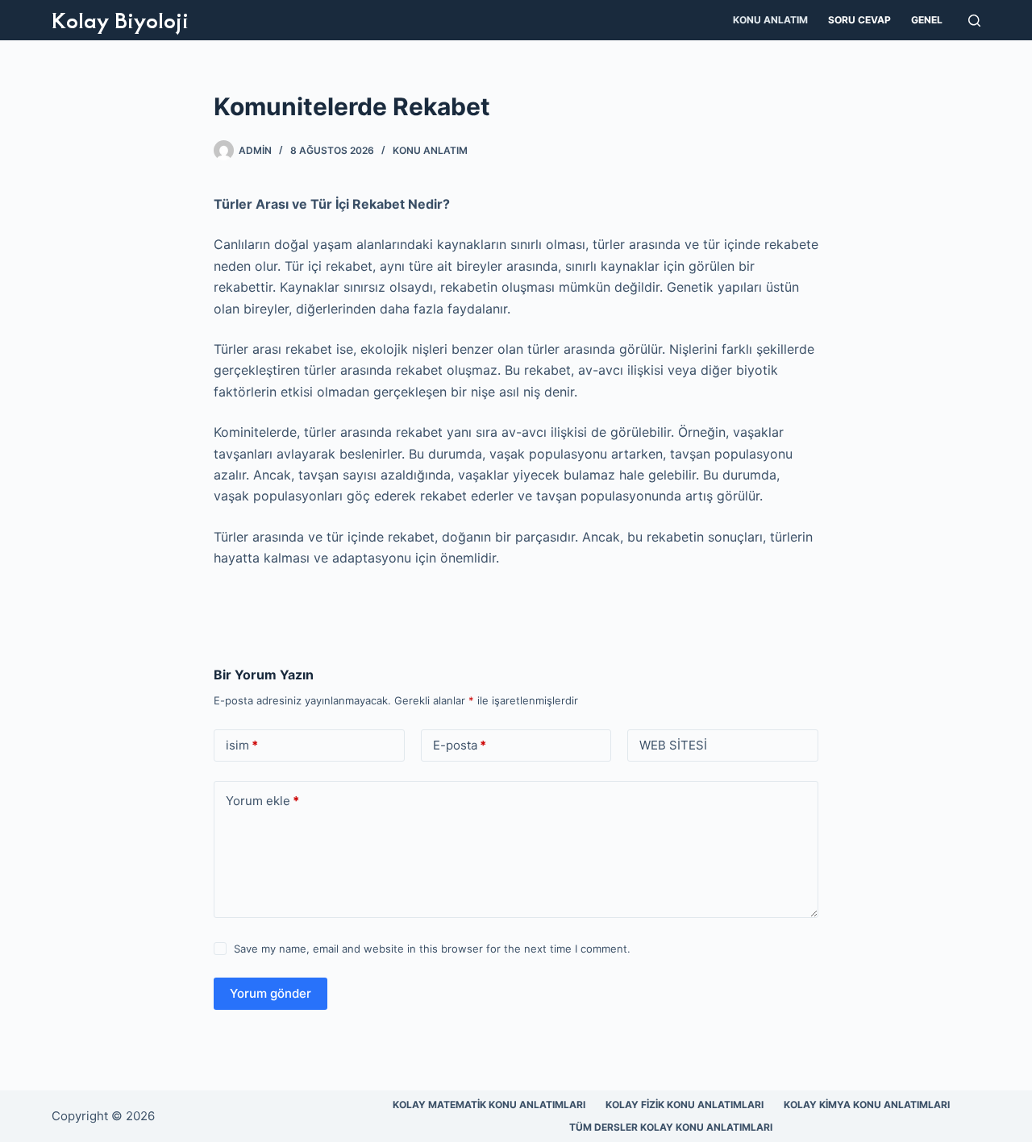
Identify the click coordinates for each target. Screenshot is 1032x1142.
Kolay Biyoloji (120, 19)
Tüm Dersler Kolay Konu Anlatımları (670, 1127)
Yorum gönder (270, 993)
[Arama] (974, 21)
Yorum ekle (262, 800)
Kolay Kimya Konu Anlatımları (867, 1104)
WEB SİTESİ (673, 745)
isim (242, 745)
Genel (927, 20)
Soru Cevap (859, 20)
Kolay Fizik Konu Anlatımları (684, 1104)
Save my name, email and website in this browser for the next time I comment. (432, 948)
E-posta (459, 745)
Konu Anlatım (770, 20)
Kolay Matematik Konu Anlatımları (489, 1104)
